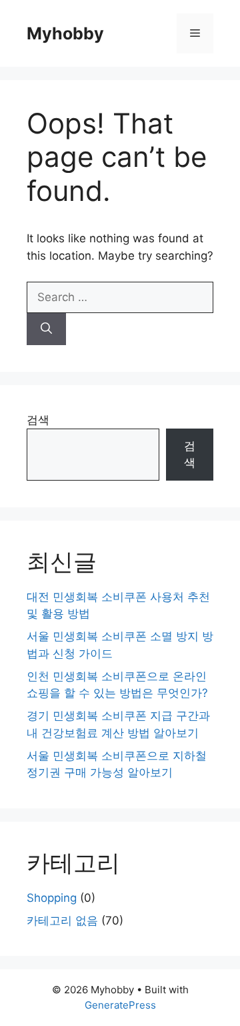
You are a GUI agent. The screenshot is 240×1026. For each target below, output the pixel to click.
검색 (38, 420)
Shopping (52, 898)
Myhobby (65, 33)
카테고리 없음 (62, 920)
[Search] (46, 329)
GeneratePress (120, 1005)
